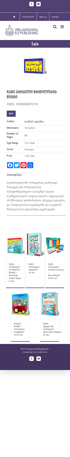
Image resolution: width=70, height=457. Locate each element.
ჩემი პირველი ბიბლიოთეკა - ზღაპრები (56, 270)
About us (43, 17)
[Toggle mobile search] (55, 27)
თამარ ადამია (34, 121)
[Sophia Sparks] (15, 245)
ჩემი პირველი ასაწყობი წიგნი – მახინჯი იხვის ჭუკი (15, 271)
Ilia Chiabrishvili (40, 352)
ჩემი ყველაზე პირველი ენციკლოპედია (52, 327)
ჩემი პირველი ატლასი (34, 267)
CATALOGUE (28, 17)
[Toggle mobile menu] (62, 27)
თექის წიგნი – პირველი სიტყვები (19, 327)
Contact (55, 17)
